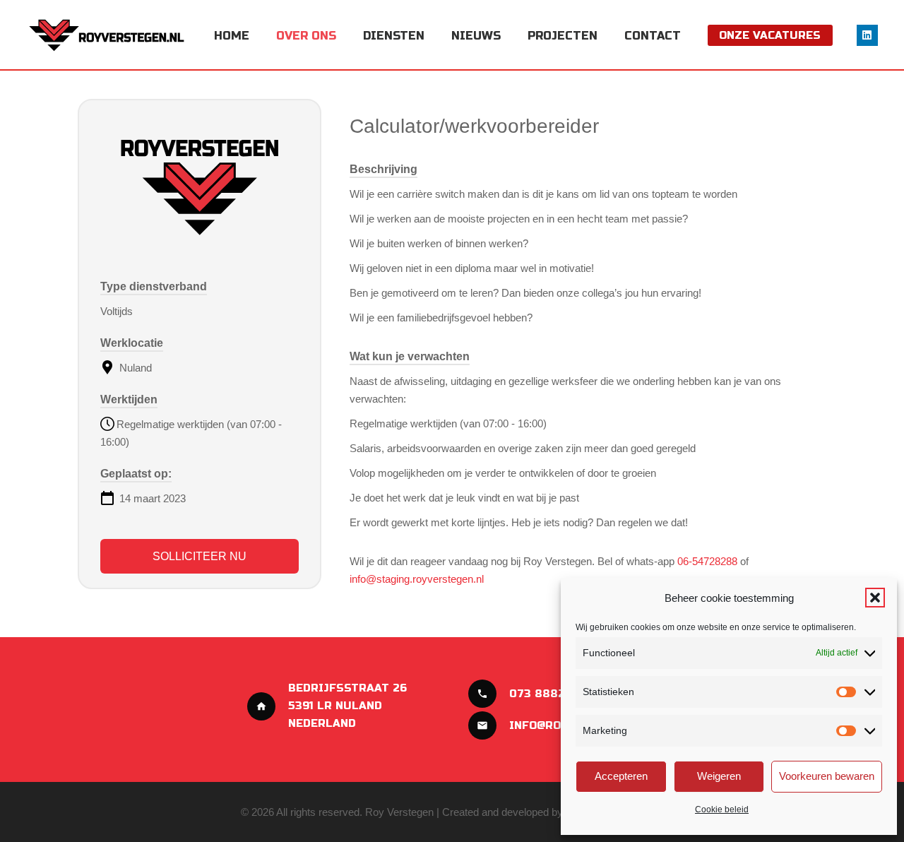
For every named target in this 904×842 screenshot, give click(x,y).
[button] (875, 598)
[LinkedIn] (867, 35)
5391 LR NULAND (335, 705)
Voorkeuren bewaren (826, 776)
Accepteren (621, 776)
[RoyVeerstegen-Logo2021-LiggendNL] (107, 35)
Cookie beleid (722, 809)
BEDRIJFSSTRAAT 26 (347, 688)
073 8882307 (548, 693)
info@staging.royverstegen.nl (417, 579)
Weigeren (719, 776)
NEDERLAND (322, 723)
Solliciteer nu (199, 556)
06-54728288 (707, 561)
